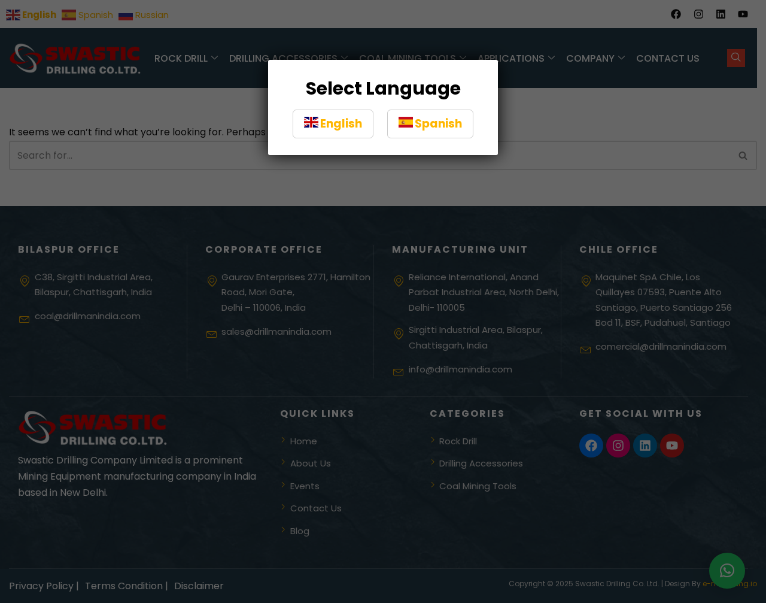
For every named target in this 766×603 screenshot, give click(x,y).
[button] (333, 124)
